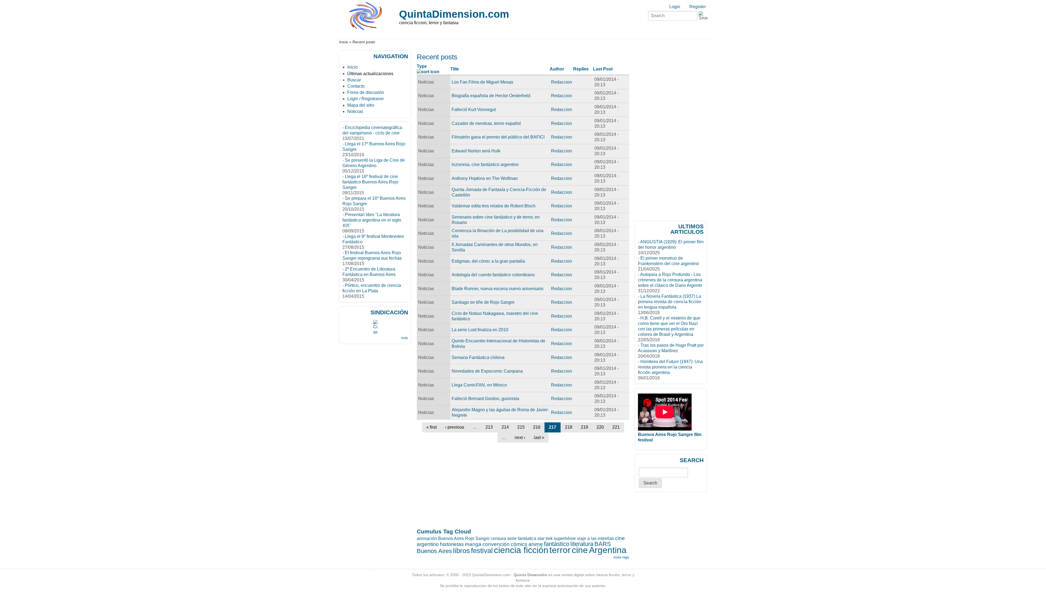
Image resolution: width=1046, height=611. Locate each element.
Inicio (343, 42)
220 (600, 427)
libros (461, 550)
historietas (452, 544)
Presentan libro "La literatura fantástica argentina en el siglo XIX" (371, 220)
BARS (602, 544)
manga (473, 544)
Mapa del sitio (360, 105)
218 (568, 427)
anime (535, 544)
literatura (581, 544)
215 (521, 427)
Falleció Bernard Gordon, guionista (485, 398)
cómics (519, 544)
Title (454, 69)
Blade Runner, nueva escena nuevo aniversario (497, 288)
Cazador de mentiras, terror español (486, 123)
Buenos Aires (434, 551)
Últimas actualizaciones (370, 73)
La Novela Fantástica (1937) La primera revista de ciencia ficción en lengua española (669, 301)
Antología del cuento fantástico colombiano (493, 274)
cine (580, 550)
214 (505, 427)
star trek (545, 538)
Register (697, 6)
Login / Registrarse (365, 98)
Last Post (603, 69)
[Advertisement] (438, 350)
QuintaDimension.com (454, 14)
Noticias (355, 111)
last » (539, 437)
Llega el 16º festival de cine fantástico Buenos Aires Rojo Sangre (370, 182)
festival (482, 550)
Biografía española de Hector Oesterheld (491, 95)
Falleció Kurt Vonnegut (474, 109)
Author (557, 69)
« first (431, 427)
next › (520, 437)
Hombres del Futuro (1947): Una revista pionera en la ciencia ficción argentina (670, 367)
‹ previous (454, 427)
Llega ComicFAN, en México (479, 385)
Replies (581, 69)
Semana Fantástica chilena (478, 357)
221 (616, 427)
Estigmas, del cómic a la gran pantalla (488, 261)
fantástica (527, 538)
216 (536, 427)
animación (427, 538)
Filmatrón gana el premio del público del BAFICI (498, 137)
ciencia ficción (521, 550)
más (404, 338)
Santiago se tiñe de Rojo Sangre (483, 302)
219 (584, 427)
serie (512, 538)
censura (498, 538)
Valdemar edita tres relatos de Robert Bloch (494, 206)
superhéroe (565, 538)
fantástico (556, 544)
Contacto (356, 86)
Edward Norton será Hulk (476, 151)
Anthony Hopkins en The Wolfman (485, 178)
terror (560, 550)
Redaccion (561, 82)
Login (674, 6)
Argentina (608, 550)
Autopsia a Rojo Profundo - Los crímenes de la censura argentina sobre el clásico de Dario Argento (670, 280)
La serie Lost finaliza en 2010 (480, 329)
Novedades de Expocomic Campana (487, 371)
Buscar (354, 80)
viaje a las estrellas (595, 538)
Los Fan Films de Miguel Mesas (482, 82)
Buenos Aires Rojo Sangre (463, 538)
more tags (621, 557)
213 (489, 427)
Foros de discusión (365, 92)
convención (496, 544)
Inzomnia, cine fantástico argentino (485, 164)
